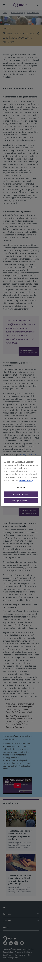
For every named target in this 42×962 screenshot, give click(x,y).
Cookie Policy (26, 480)
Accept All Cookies (21, 494)
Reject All (21, 487)
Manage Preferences (21, 501)
